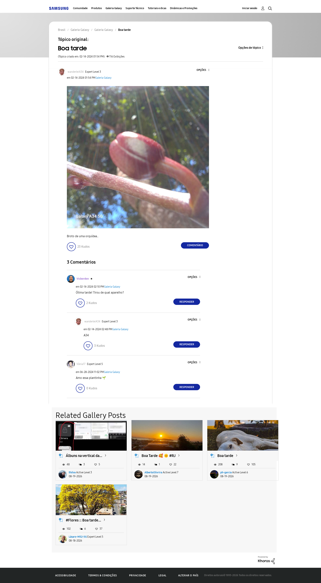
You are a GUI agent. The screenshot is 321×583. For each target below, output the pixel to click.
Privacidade (137, 575)
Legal (162, 575)
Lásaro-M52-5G (78, 536)
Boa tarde (225, 455)
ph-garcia (226, 472)
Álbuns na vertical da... (84, 455)
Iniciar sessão (249, 8)
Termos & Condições (102, 575)
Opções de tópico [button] (249, 47)
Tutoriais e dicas (157, 8)
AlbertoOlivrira (153, 472)
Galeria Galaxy (114, 8)
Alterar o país (188, 575)
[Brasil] (58, 8)
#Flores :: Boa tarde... (83, 520)
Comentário (195, 245)
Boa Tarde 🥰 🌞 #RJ (159, 455)
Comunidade (80, 8)
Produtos (96, 8)
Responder (186, 301)
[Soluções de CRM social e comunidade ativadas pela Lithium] (266, 560)
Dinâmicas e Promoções (183, 8)
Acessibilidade (65, 575)
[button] (202, 70)
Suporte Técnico (135, 8)
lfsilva (72, 472)
